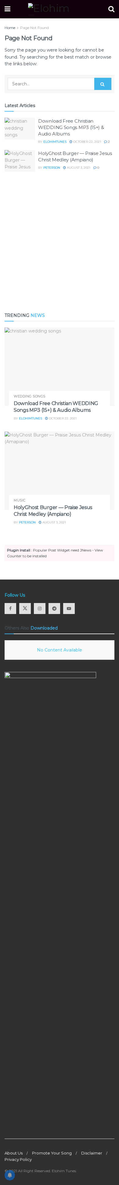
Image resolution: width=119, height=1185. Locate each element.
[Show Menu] (7, 9)
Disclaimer (91, 1153)
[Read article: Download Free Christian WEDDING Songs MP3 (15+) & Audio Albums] (20, 129)
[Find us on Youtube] (69, 608)
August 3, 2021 (78, 168)
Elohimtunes (55, 142)
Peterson (51, 168)
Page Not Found (34, 27)
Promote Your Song (52, 1153)
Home (10, 27)
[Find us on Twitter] (25, 608)
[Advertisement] (59, 241)
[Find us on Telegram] (54, 608)
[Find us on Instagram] (39, 608)
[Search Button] (111, 9)
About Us (14, 1153)
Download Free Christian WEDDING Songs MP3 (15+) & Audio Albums (71, 127)
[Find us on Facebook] (10, 608)
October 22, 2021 (86, 142)
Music (20, 500)
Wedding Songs (29, 396)
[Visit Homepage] (59, 9)
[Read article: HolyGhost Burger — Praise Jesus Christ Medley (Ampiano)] (20, 161)
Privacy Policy (18, 1159)
